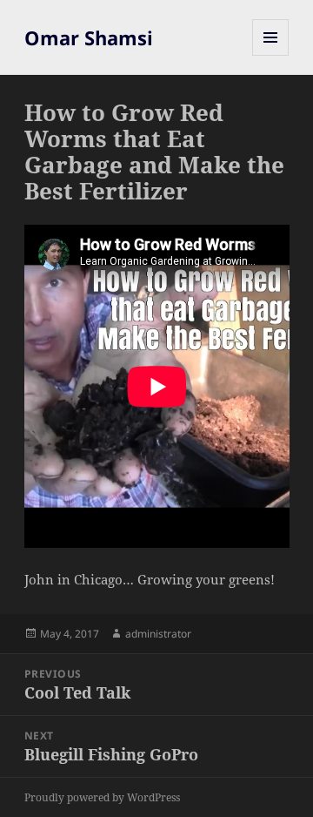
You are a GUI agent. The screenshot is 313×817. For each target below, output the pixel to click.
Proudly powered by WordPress (102, 797)
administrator (158, 633)
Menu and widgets (271, 55)
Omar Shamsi (88, 37)
